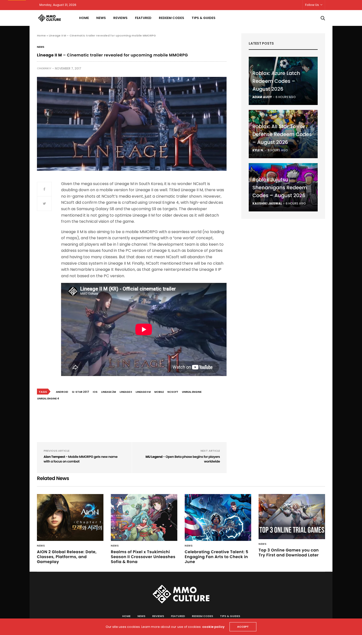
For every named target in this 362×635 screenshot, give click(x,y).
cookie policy (213, 626)
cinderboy (44, 68)
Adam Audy (262, 97)
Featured (143, 18)
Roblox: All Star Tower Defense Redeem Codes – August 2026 (282, 134)
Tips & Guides (203, 18)
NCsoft (172, 392)
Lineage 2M (108, 392)
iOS (95, 392)
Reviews (120, 18)
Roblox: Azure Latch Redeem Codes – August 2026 (276, 81)
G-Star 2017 (80, 392)
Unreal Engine (191, 392)
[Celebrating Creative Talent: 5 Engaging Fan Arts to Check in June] (218, 517)
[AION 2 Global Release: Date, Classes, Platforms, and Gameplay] (70, 517)
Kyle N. (258, 150)
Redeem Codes (171, 18)
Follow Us (312, 5)
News (101, 18)
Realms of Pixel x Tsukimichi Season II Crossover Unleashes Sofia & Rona (143, 557)
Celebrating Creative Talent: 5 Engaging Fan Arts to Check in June (216, 557)
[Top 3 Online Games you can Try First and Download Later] (292, 516)
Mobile (159, 392)
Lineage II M (143, 392)
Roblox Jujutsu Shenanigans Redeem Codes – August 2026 (279, 187)
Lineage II (126, 392)
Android (62, 392)
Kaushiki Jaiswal (267, 203)
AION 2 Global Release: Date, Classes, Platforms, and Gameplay (67, 557)
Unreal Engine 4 (48, 398)
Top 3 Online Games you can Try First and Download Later (289, 552)
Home (84, 18)
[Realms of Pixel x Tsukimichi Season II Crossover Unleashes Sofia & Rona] (144, 517)
